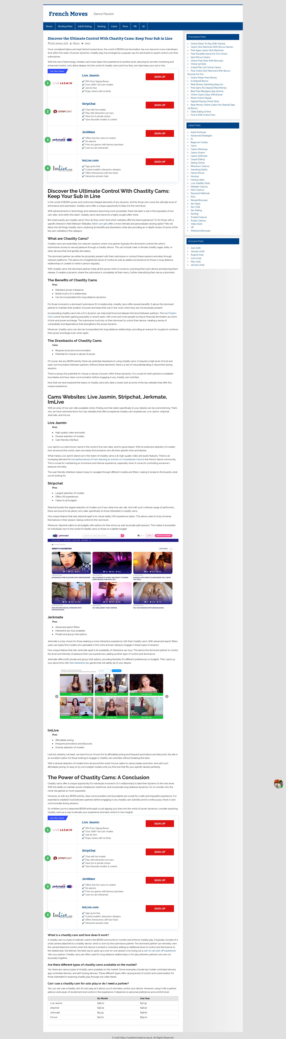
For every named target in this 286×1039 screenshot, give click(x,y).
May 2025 (195, 261)
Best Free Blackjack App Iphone (207, 91)
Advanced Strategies (201, 135)
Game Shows (197, 173)
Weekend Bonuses (200, 230)
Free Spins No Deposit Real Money (209, 87)
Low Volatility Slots (200, 183)
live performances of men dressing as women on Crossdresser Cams (106, 459)
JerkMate (88, 132)
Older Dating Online (201, 111)
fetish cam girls (100, 223)
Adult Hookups (198, 132)
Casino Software (199, 156)
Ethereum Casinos (200, 166)
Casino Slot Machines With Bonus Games (212, 47)
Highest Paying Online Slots (205, 101)
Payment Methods (200, 193)
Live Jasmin (90, 75)
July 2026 (195, 248)
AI (143, 26)
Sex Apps (195, 203)
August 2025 (197, 254)
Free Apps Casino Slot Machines (207, 50)
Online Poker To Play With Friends (208, 43)
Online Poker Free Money (204, 77)
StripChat (88, 103)
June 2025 (196, 258)
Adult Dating (85, 26)
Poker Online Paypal (201, 98)
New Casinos (197, 190)
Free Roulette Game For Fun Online (209, 53)
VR (135, 26)
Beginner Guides (199, 142)
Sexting (101, 26)
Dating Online (198, 162)
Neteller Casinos (199, 186)
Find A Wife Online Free (203, 115)
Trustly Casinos (198, 220)
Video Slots (196, 224)
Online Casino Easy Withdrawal (206, 94)
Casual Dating (198, 159)
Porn (125, 26)
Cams (114, 26)
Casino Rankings (199, 149)
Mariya (76, 43)
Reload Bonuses (199, 200)
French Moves (68, 13)
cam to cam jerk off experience (160, 950)
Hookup (195, 176)
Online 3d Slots (198, 64)
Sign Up (159, 76)
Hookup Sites (65, 26)
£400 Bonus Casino (200, 57)
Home (49, 26)
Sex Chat (195, 207)
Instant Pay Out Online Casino (206, 67)
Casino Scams (198, 152)
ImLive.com (90, 160)
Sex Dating (196, 210)
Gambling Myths (199, 169)
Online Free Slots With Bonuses (207, 60)
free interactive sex (79, 663)
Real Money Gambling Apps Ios (207, 84)
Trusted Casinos (199, 217)
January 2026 (197, 251)
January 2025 (197, 265)
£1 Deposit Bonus (199, 81)
